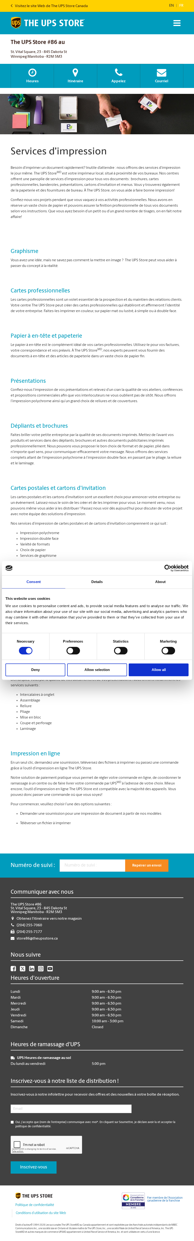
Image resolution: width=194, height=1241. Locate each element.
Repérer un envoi (146, 865)
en (171, 6)
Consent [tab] (33, 582)
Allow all (159, 670)
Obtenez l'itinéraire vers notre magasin (49, 919)
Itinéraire (75, 81)
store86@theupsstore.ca (37, 939)
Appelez (118, 81)
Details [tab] (97, 582)
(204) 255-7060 (29, 925)
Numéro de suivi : (33, 865)
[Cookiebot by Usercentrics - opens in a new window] (168, 568)
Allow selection (97, 670)
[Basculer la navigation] (176, 23)
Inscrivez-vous (33, 1167)
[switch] (73, 650)
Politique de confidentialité (34, 1205)
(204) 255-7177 (29, 932)
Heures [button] (32, 81)
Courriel (161, 81)
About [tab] (160, 582)
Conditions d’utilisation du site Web (41, 1213)
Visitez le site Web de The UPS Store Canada (51, 6)
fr (181, 6)
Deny (35, 670)
